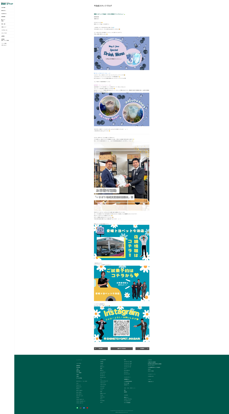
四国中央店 (78, 370)
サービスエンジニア (127, 400)
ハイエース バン (102, 382)
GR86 (101, 368)
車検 (124, 390)
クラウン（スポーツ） (79, 402)
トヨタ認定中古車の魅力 (128, 381)
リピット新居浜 (78, 372)
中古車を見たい (127, 377)
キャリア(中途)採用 (127, 402)
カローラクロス (78, 392)
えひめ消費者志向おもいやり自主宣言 (154, 367)
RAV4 (125, 359)
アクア (77, 383)
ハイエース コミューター (104, 381)
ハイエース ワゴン (103, 384)
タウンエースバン (103, 377)
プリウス (101, 395)
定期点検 (125, 391)
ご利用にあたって (151, 381)
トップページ (79, 360)
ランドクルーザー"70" (127, 365)
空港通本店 (78, 365)
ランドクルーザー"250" (128, 363)
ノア (101, 379)
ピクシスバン (126, 372)
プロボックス (102, 396)
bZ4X (101, 391)
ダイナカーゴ (102, 373)
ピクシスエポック (127, 370)
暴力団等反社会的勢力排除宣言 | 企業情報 (154, 363)
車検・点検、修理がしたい (129, 388)
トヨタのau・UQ (150, 376)
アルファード (78, 385)
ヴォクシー (78, 388)
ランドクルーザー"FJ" (128, 366)
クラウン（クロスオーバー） (81, 401)
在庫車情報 (126, 379)
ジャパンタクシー (103, 372)
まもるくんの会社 (151, 370)
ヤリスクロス (102, 400)
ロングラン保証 (126, 383)
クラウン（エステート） (80, 399)
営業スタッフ (126, 397)
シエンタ (101, 365)
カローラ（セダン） (79, 390)
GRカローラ (102, 366)
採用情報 (126, 395)
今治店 (77, 374)
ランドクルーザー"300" (128, 361)
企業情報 (150, 360)
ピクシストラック (127, 373)
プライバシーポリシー (151, 365)
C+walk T (101, 363)
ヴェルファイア (78, 386)
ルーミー (125, 368)
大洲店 (77, 376)
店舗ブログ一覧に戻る (121, 348)
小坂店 (77, 369)
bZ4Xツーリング (103, 393)
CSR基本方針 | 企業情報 (152, 362)
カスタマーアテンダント (128, 399)
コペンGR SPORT (103, 359)
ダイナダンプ (102, 375)
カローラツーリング (79, 395)
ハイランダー (102, 388)
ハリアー (101, 389)
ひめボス (149, 369)
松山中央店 (78, 367)
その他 (149, 379)
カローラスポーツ (79, 394)
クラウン (77, 397)
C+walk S (101, 361)
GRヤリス (101, 370)
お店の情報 (78, 363)
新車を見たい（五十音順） (82, 381)
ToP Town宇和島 (79, 378)
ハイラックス (102, 386)
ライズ (101, 402)
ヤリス (101, 398)
